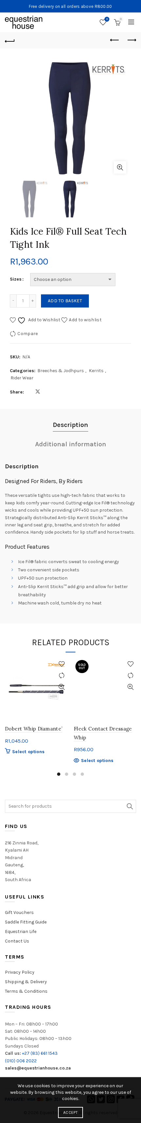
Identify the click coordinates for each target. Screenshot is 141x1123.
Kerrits (96, 370)
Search (129, 806)
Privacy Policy (19, 972)
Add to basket (65, 301)
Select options (28, 751)
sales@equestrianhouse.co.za (38, 1068)
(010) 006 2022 (21, 1061)
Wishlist (107, 19)
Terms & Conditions (26, 991)
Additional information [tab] (70, 444)
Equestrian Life (20, 931)
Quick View (61, 687)
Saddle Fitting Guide (26, 922)
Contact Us (17, 941)
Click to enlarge (120, 167)
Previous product (115, 40)
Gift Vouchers (19, 912)
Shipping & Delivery (26, 982)
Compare (27, 333)
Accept (70, 1112)
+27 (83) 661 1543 (40, 1053)
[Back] (10, 40)
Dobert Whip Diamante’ (33, 729)
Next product (131, 40)
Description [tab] (70, 425)
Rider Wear (21, 378)
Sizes (16, 279)
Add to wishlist (85, 319)
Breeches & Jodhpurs (60, 370)
